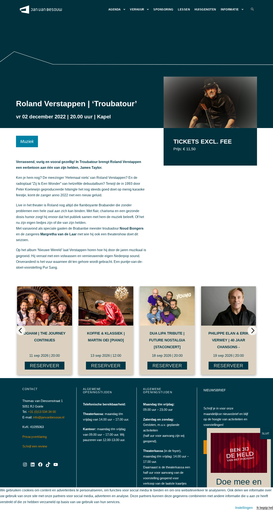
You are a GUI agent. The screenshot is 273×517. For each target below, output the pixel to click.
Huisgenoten (205, 9)
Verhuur (137, 9)
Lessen (184, 9)
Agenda (114, 9)
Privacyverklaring (34, 436)
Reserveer (44, 365)
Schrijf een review (34, 446)
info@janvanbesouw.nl (48, 417)
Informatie (230, 9)
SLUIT (265, 433)
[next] (252, 330)
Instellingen (244, 508)
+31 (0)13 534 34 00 (42, 412)
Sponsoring (163, 9)
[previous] (20, 330)
